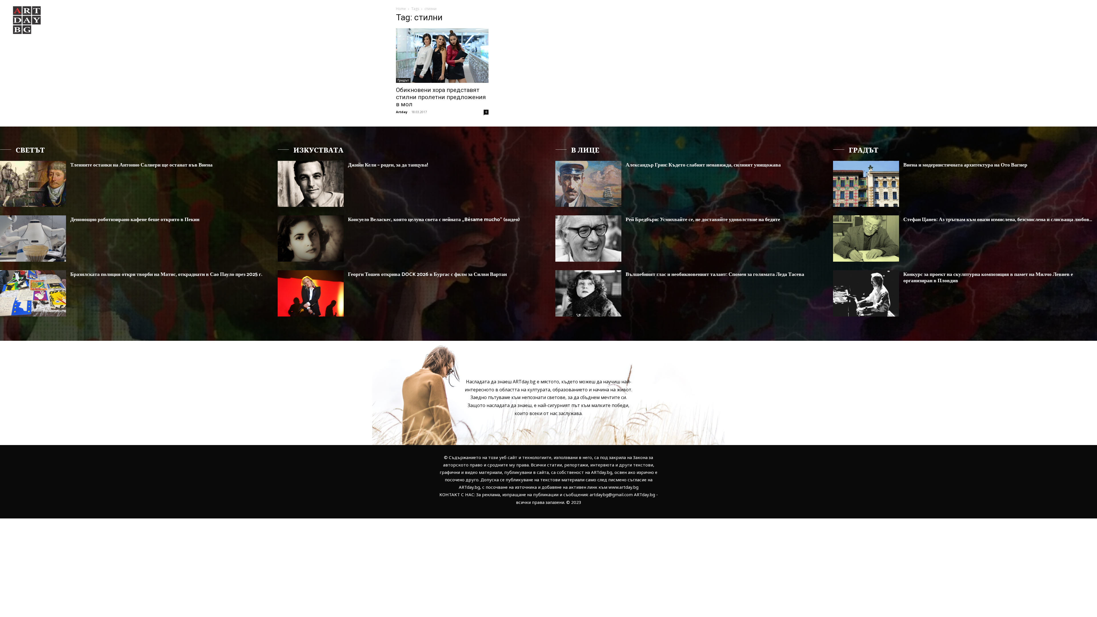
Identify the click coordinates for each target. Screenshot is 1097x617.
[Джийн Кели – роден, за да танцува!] (311, 184)
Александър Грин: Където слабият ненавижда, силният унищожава (703, 165)
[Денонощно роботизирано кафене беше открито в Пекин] (33, 238)
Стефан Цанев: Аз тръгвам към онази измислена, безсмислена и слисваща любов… (997, 219)
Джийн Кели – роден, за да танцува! (388, 165)
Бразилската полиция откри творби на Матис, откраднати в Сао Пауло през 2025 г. (166, 274)
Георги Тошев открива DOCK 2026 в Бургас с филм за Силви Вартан (427, 274)
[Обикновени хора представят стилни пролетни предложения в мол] (442, 55)
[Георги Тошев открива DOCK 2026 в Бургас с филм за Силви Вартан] (311, 293)
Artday (401, 112)
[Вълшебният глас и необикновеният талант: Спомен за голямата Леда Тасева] (588, 293)
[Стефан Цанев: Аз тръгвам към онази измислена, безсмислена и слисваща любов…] (866, 238)
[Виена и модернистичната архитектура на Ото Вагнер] (866, 184)
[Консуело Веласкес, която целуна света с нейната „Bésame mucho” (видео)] (311, 238)
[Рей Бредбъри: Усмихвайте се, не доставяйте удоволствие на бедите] (588, 238)
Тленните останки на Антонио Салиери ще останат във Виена (141, 165)
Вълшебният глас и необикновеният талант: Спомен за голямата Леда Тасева (715, 274)
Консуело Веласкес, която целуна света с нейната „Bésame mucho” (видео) (434, 219)
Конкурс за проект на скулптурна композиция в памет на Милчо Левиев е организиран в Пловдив (988, 277)
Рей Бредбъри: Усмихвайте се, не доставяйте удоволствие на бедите (703, 219)
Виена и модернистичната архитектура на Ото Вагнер (965, 165)
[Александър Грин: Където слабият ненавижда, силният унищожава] (588, 184)
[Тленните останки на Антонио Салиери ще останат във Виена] (33, 184)
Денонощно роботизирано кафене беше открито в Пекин (134, 219)
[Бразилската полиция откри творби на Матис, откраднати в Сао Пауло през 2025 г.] (33, 293)
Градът (403, 80)
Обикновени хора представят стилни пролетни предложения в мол (441, 97)
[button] (1016, 15)
